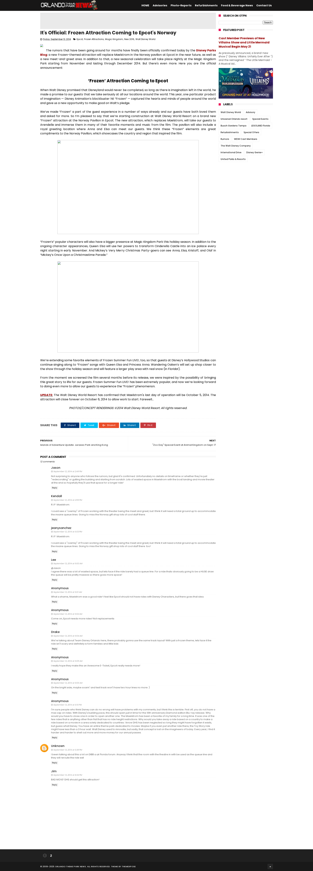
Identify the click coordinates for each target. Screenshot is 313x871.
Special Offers (251, 132)
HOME (145, 5)
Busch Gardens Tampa (233, 125)
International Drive (231, 152)
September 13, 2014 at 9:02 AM (67, 614)
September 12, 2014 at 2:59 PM (67, 500)
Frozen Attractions (94, 39)
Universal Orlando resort (234, 118)
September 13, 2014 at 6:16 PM (67, 704)
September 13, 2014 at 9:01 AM (67, 592)
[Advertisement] (128, 21)
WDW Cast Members (245, 139)
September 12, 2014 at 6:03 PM (67, 531)
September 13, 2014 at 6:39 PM (67, 749)
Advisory (250, 112)
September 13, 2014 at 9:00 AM (67, 563)
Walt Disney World (145, 39)
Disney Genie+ (254, 152)
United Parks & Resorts (233, 159)
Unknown (57, 746)
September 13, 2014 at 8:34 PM (67, 774)
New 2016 (129, 39)
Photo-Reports (181, 5)
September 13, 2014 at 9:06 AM (67, 682)
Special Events (260, 118)
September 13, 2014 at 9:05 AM (67, 661)
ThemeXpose (129, 866)
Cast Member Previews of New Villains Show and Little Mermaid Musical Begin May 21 (244, 42)
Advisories (160, 5)
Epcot (80, 39)
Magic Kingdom (114, 39)
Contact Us (264, 5)
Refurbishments (206, 5)
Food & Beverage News (237, 5)
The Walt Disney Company (236, 145)
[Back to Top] (270, 866)
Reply (54, 487)
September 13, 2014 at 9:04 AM (67, 635)
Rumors (225, 139)
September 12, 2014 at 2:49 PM (67, 471)
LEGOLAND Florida (260, 125)
